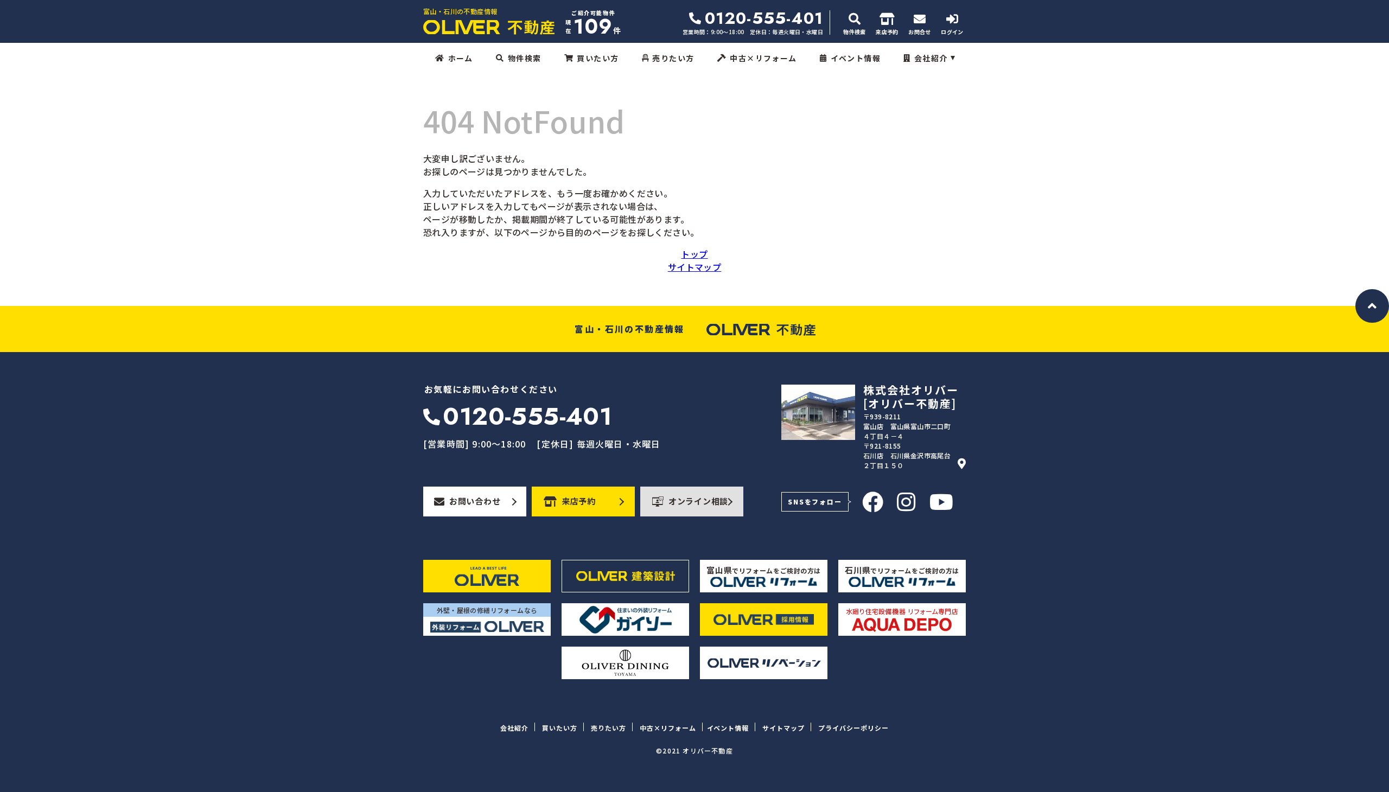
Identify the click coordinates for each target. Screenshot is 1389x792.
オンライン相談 (698, 501)
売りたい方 (673, 58)
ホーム (460, 58)
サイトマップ (694, 266)
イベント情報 (856, 58)
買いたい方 (598, 58)
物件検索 (524, 58)
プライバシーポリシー (853, 727)
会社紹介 (931, 58)
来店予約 (579, 501)
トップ (694, 253)
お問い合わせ (475, 501)
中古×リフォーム (763, 58)
